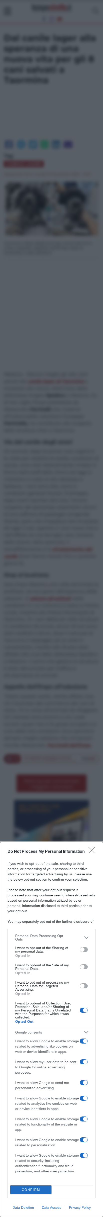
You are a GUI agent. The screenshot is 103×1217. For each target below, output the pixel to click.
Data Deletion (23, 1207)
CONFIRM (31, 1190)
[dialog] (51, 1029)
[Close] (93, 852)
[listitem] (51, 937)
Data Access (51, 1207)
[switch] (84, 949)
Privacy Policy (80, 1207)
